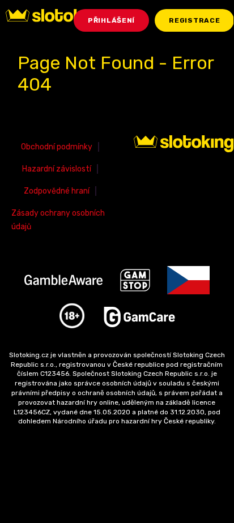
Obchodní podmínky (56, 147)
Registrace (194, 20)
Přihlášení (111, 20)
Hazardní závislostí (56, 169)
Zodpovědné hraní (57, 191)
